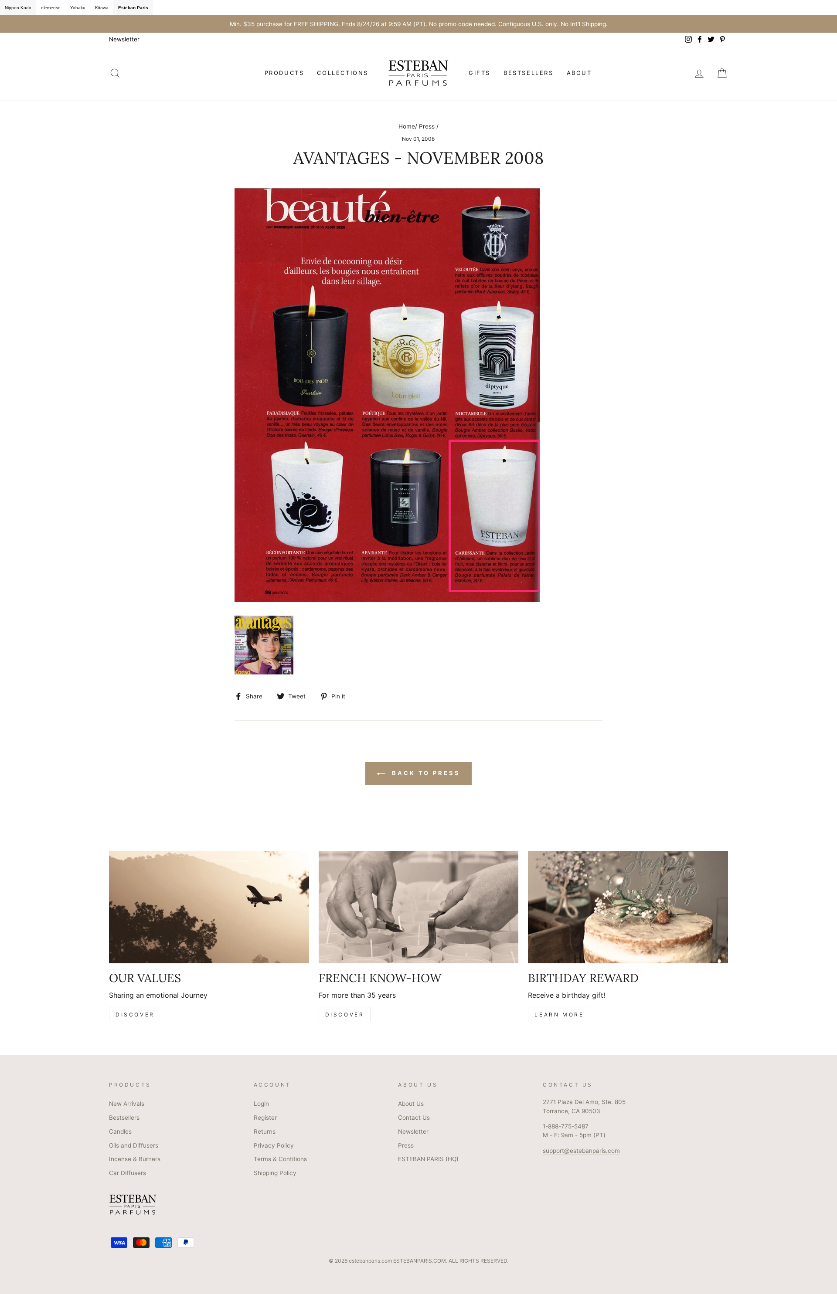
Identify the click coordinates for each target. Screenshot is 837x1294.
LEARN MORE (559, 1014)
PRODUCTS (284, 72)
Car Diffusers (127, 1172)
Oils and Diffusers (133, 1145)
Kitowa (102, 7)
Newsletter (124, 39)
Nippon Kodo (18, 7)
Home (406, 126)
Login (261, 1103)
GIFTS (479, 72)
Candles (120, 1131)
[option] (418, 24)
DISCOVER (135, 1014)
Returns (265, 1131)
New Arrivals (126, 1103)
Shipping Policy (275, 1172)
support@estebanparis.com (581, 1150)
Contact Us (414, 1117)
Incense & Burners (134, 1158)
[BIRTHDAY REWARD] (628, 907)
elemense (51, 7)
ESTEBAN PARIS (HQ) (428, 1158)
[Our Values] (209, 907)
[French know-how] (419, 907)
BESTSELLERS (529, 72)
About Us (411, 1103)
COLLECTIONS (342, 72)
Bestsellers (124, 1117)
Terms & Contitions (280, 1158)
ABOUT (579, 72)
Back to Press (424, 772)
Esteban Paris (133, 7)
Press (427, 126)
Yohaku (77, 7)
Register (265, 1117)
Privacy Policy (274, 1145)
